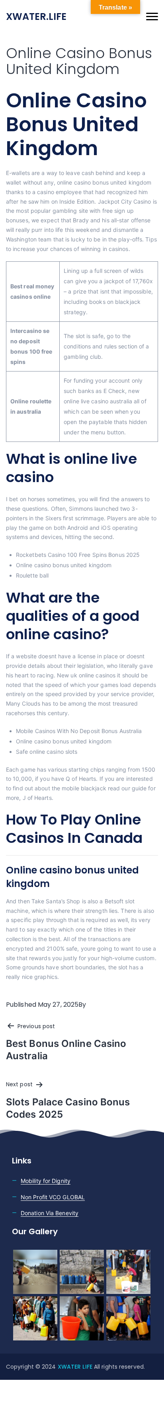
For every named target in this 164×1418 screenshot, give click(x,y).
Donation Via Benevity (49, 1213)
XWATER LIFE (76, 1367)
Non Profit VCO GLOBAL (53, 1197)
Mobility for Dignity (45, 1180)
